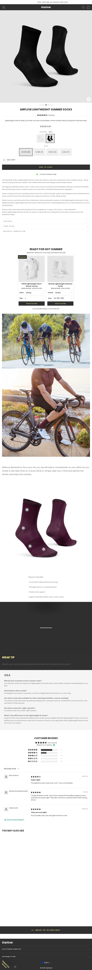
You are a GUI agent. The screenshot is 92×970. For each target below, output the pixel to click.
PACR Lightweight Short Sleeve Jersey (32, 285)
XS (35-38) (26, 152)
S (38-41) (39, 152)
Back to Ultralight (47, 930)
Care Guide (9, 226)
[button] (42, 115)
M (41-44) (52, 152)
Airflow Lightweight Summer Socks (60, 285)
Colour (46, 132)
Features (7, 221)
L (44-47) (65, 152)
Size (46, 146)
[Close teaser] (15, 967)
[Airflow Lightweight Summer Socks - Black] (7, 910)
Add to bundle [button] (31, 303)
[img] (36, 777)
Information (9, 956)
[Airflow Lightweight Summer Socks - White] (5, 910)
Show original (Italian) (15, 820)
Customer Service (11, 949)
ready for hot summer (46, 249)
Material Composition (14, 231)
